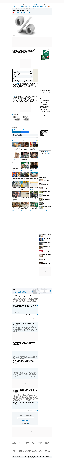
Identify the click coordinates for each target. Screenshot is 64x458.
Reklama (43, 447)
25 (42, 153)
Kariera (35, 447)
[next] (37, 410)
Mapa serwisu (47, 447)
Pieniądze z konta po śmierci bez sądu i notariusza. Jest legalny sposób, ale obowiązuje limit (44, 104)
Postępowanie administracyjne (44, 132)
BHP (19, 434)
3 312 (35, 410)
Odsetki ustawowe (40, 442)
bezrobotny (19, 127)
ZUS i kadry (13, 433)
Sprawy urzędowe (15, 291)
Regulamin (31, 447)
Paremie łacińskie (19, 292)
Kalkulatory (43, 115)
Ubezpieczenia (20, 432)
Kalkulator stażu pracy (34, 442)
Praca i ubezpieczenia (34, 432)
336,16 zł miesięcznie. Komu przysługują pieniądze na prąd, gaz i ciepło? (45, 108)
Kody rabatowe (46, 440)
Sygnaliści (33, 291)
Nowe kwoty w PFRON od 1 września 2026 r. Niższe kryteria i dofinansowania (45, 98)
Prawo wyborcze (14, 292)
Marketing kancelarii (24, 292)
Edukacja (46, 6)
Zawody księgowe (14, 434)
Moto (38, 6)
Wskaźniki (42, 136)
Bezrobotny (21, 8)
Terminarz (42, 151)
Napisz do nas (26, 129)
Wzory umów (41, 134)
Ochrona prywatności (17, 447)
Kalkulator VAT (33, 440)
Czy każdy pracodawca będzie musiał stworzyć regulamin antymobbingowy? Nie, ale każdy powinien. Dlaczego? (45, 110)
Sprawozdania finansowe (41, 434)
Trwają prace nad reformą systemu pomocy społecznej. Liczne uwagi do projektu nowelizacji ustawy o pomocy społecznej (45, 106)
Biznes (22, 6)
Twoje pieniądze (34, 6)
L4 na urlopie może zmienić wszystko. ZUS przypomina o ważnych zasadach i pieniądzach (45, 96)
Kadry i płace (13, 442)
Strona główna (14, 8)
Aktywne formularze (44, 130)
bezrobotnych (17, 83)
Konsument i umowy (28, 432)
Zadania (13, 440)
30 (49, 153)
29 (48, 153)
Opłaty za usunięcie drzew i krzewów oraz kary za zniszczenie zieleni (45, 144)
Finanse (46, 432)
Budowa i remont (47, 433)
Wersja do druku (17, 129)
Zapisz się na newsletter (35, 129)
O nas (13, 447)
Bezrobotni (14, 96)
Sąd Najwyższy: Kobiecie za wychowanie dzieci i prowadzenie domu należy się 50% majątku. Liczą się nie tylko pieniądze (45, 90)
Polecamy (40, 232)
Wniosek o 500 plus (42, 135)
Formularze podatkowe (47, 442)
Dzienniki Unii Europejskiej (28, 441)
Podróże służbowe (40, 441)
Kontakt (40, 447)
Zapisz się (25, 420)
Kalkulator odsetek (34, 441)
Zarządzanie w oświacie (21, 442)
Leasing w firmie (33, 434)
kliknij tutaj (29, 423)
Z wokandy (30, 291)
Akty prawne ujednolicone (28, 442)
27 (45, 153)
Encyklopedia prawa (20, 291)
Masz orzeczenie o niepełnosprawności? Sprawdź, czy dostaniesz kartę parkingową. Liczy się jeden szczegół (45, 102)
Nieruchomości (41, 6)
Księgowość (15, 6)
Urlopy (19, 433)
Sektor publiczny (26, 6)
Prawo (30, 6)
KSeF (49, 6)
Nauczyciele (20, 440)
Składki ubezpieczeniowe (41, 440)
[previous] (28, 410)
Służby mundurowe (25, 291)
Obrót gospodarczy (14, 432)
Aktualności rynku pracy (25, 8)
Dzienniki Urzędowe (28, 440)
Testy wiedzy (20, 444)
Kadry (19, 6)
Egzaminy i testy (20, 441)
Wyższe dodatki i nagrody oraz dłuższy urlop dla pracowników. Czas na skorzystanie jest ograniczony (45, 111)
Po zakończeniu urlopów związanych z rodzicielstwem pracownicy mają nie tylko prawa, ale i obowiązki (45, 94)
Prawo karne (41, 133)
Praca (18, 8)
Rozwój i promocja (14, 441)
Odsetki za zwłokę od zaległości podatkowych (44, 139)
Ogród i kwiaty (46, 434)
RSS (37, 447)
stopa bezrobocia (15, 127)
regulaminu (25, 418)
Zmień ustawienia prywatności (25, 447)
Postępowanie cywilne (43, 131)
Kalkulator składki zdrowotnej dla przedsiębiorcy (44, 116)
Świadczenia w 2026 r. (42, 177)
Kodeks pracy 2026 (45, 62)
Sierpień (46, 151)
